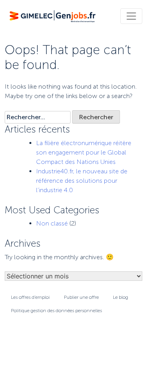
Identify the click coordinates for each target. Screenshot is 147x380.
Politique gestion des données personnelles (56, 310)
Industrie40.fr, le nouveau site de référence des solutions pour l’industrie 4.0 (81, 180)
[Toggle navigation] (131, 16)
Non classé (52, 223)
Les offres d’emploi (30, 297)
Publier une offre (81, 297)
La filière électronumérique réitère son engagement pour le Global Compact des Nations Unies (83, 152)
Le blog (120, 297)
